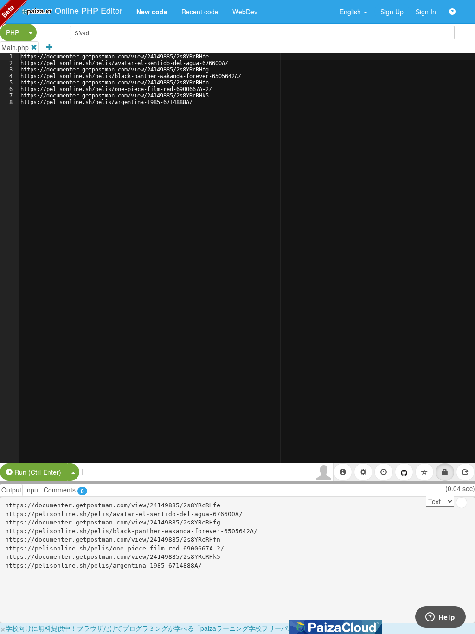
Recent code (199, 11)
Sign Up (392, 11)
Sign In (426, 11)
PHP (12, 32)
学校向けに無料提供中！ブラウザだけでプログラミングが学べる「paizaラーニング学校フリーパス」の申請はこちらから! (183, 628)
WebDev (244, 11)
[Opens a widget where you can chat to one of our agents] (440, 617)
